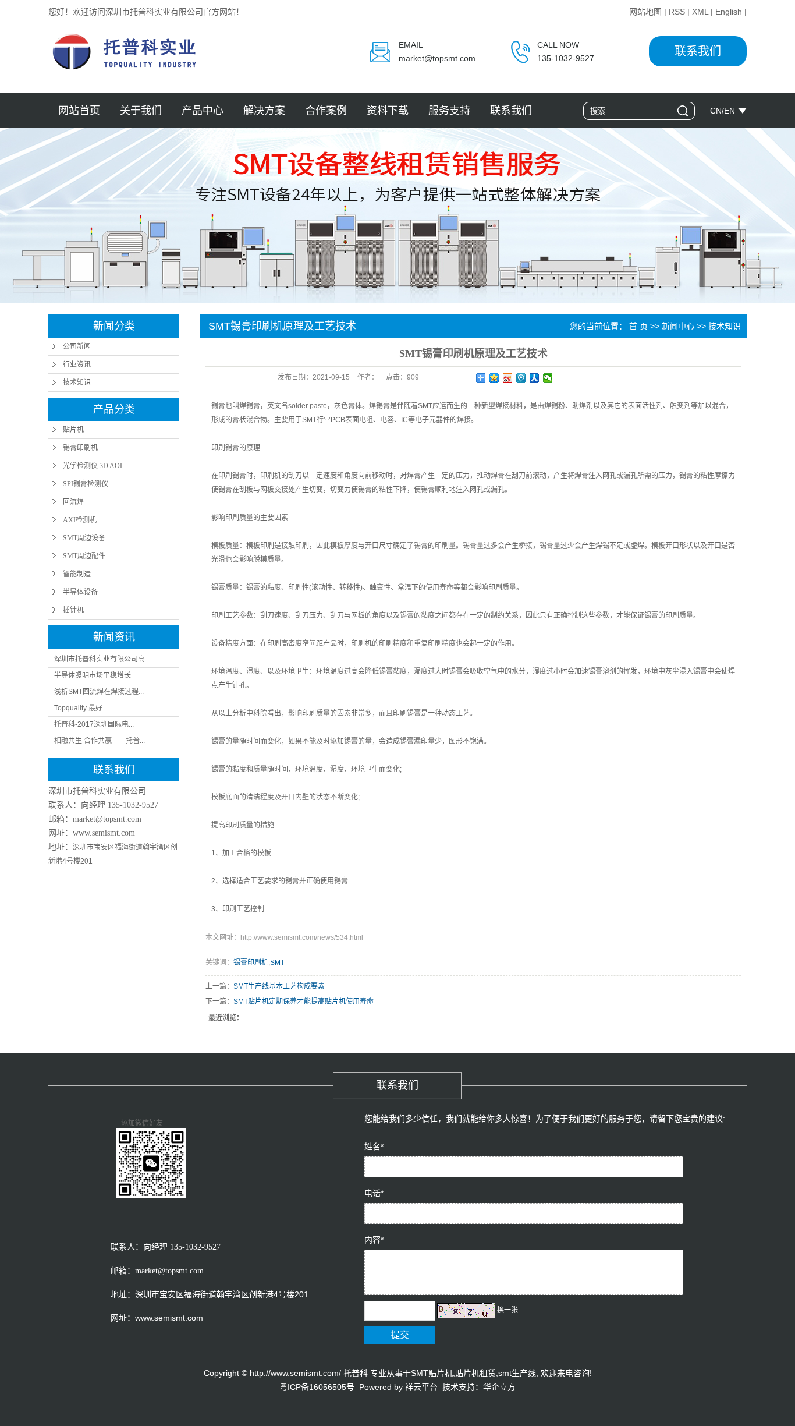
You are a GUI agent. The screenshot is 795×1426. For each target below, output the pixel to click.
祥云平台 (421, 1387)
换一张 (507, 1310)
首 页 (638, 326)
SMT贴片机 (432, 1373)
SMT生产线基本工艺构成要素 (279, 986)
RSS (677, 11)
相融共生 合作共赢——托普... (99, 741)
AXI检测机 (80, 520)
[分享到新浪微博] (508, 378)
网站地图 (645, 11)
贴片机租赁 (475, 1373)
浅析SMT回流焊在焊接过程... (99, 692)
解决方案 (264, 110)
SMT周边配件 (84, 556)
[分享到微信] (548, 378)
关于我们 (141, 110)
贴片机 (73, 430)
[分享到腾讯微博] (521, 378)
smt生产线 (517, 1373)
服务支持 (449, 110)
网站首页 (79, 110)
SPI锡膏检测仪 (85, 484)
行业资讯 (77, 364)
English (728, 11)
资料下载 (388, 110)
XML (700, 11)
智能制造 (77, 574)
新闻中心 (678, 326)
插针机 (73, 610)
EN (729, 110)
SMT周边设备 (84, 538)
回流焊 (73, 502)
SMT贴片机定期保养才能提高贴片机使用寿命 (303, 1001)
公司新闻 (77, 346)
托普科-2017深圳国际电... (94, 724)
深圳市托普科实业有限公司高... (102, 659)
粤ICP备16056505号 (316, 1387)
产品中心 (202, 110)
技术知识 (77, 382)
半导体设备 (80, 592)
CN (716, 110)
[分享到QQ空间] (494, 378)
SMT (277, 962)
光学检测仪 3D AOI (92, 466)
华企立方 (499, 1387)
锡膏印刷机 (80, 448)
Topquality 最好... (81, 708)
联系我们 (698, 51)
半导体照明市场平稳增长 (92, 675)
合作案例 (326, 110)
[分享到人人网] (535, 378)
